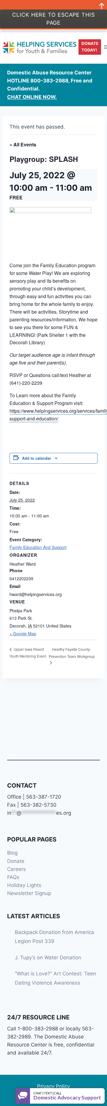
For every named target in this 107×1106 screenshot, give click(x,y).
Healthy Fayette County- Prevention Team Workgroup (72, 653)
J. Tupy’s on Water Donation (48, 957)
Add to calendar (36, 458)
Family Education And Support (38, 547)
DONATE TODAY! (89, 46)
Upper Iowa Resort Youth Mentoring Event (28, 652)
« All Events (23, 144)
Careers (16, 869)
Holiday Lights (24, 885)
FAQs (13, 877)
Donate (15, 861)
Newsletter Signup (29, 893)
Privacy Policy (53, 1086)
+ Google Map (23, 633)
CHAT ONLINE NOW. (32, 97)
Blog (12, 853)
